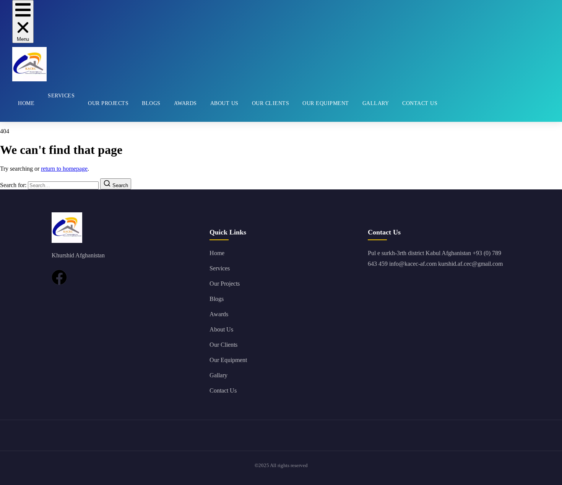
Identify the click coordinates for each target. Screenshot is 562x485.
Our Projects (108, 103)
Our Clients (270, 103)
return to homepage (64, 168)
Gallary (375, 103)
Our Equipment (325, 103)
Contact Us (419, 103)
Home (26, 103)
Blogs (151, 103)
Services (61, 96)
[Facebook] (59, 277)
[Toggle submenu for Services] (48, 114)
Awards (185, 103)
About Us (224, 103)
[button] (23, 21)
